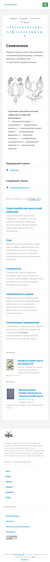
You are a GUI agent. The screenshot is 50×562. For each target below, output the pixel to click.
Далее (26, 22)
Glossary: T (25, 559)
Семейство (14, 170)
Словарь (24, 18)
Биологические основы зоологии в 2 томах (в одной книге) (31, 392)
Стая (9, 240)
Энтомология (10, 5)
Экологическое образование (17, 526)
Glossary (9, 487)
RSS (33, 557)
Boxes (8, 476)
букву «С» (34, 198)
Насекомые (10, 531)
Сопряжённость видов (19, 293)
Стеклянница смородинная (22, 322)
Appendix (10, 492)
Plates (8, 497)
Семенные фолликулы (19, 187)
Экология (10, 521)
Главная (13, 18)
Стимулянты (13, 268)
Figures (9, 481)
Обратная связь (12, 516)
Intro (8, 471)
